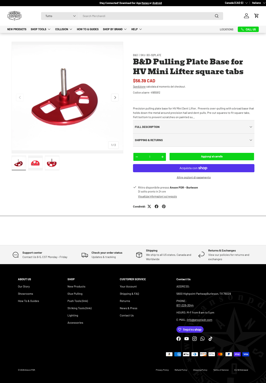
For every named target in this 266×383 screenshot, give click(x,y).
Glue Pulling (75, 293)
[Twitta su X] (149, 206)
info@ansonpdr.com (199, 319)
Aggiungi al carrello (212, 156)
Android (157, 3)
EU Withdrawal (241, 370)
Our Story (24, 286)
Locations (226, 29)
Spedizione (139, 86)
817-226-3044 (185, 305)
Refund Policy (181, 370)
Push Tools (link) (77, 300)
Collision (61, 29)
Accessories (75, 322)
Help (134, 29)
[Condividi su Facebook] (156, 206)
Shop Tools (38, 29)
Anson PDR (30, 370)
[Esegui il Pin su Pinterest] (163, 206)
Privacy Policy (162, 370)
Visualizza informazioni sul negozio (157, 196)
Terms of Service (221, 370)
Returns (125, 300)
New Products (16, 29)
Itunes (145, 3)
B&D (135, 55)
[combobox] (132, 16)
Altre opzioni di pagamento (194, 177)
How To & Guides (88, 29)
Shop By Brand (113, 29)
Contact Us (127, 315)
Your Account (128, 286)
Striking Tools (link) (79, 308)
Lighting (72, 315)
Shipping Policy (200, 370)
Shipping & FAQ (129, 293)
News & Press (128, 308)
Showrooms (25, 293)
